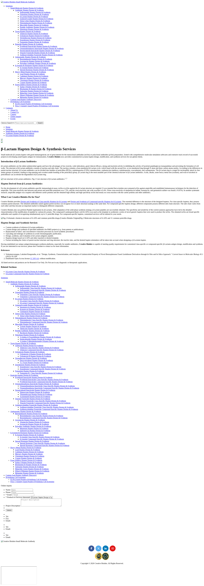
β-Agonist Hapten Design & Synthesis (34, 68)
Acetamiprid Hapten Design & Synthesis (35, 397)
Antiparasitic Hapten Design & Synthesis (30, 57)
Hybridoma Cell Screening (20, 102)
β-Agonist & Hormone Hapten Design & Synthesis (34, 65)
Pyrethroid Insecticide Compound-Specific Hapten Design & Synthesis (46, 382)
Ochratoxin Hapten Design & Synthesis (34, 36)
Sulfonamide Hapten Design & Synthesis (35, 12)
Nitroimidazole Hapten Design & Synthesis (36, 23)
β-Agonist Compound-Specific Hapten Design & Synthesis (42, 439)
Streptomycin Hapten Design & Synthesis (35, 307)
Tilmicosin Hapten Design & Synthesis (34, 329)
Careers (13, 114)
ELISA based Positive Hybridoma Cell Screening (33, 104)
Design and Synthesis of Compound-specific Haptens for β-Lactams (96, 202)
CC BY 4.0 (34, 259)
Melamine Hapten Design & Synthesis (34, 97)
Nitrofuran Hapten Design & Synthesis (34, 29)
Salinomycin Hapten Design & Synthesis (35, 431)
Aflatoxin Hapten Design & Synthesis (34, 34)
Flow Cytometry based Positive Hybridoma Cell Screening (37, 106)
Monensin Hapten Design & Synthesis (34, 428)
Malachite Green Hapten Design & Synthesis (36, 93)
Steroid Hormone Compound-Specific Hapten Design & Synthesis (44, 445)
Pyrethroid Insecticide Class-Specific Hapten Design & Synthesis (44, 380)
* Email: (9, 495)
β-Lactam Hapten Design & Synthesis (34, 17)
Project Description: (13, 506)
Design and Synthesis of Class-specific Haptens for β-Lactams (44, 202)
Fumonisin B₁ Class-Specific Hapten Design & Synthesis (41, 373)
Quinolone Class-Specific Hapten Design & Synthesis (40, 295)
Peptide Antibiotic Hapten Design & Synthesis (37, 27)
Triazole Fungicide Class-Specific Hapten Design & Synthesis (43, 401)
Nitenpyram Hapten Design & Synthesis (35, 392)
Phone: (8, 492)
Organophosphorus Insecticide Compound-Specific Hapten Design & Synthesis (49, 388)
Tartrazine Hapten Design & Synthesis (34, 91)
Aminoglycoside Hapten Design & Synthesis (36, 19)
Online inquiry (15, 117)
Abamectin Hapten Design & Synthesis (34, 422)
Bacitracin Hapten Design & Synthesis (34, 333)
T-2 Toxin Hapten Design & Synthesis (34, 363)
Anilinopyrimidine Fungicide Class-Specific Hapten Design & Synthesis (47, 407)
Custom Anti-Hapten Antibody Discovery (25, 100)
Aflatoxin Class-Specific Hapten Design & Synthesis (39, 348)
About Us (14, 110)
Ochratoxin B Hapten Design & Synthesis (35, 356)
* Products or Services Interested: (18, 497)
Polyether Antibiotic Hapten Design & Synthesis (38, 63)
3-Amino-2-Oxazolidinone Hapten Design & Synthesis (40, 337)
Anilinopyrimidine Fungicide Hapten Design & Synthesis (41, 55)
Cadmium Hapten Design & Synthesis (34, 76)
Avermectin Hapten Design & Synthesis (35, 61)
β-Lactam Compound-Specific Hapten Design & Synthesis (27, 274)
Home (8, 127)
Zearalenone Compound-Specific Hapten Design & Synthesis (43, 369)
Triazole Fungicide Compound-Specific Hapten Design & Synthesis (45, 403)
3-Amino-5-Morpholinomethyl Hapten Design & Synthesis (42, 341)
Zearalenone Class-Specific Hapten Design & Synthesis (40, 367)
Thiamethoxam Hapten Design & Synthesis (36, 394)
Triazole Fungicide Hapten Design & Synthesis (37, 53)
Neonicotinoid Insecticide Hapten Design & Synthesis (40, 51)
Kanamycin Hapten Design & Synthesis (35, 309)
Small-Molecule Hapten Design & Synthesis (26, 8)
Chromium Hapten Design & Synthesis (34, 80)
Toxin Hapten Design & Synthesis (28, 31)
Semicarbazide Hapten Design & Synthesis (36, 339)
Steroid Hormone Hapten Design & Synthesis (37, 70)
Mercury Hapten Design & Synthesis (33, 78)
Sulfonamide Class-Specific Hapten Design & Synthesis (41, 288)
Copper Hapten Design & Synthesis (33, 83)
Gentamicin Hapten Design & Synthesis (35, 312)
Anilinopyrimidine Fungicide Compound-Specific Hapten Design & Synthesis (49, 409)
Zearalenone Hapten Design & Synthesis (35, 40)
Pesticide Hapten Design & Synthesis (29, 44)
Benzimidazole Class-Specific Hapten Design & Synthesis (41, 416)
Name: (8, 490)
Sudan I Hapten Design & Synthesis (33, 87)
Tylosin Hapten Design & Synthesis (33, 326)
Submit (9, 510)
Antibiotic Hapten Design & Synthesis (29, 10)
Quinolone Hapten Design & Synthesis (34, 14)
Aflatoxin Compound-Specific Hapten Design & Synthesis (42, 350)
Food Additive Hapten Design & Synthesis (31, 85)
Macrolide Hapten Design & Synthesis (34, 25)
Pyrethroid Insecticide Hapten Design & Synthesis (38, 46)
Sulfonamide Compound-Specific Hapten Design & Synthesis (43, 290)
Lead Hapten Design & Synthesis (32, 74)
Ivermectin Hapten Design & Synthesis (34, 424)
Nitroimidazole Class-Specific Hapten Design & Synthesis (41, 320)
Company (9, 108)
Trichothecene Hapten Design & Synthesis (35, 38)
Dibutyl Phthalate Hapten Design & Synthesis (37, 95)
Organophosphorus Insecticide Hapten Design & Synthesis (42, 48)
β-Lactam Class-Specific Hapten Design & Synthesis (25, 272)
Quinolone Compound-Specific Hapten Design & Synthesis (42, 297)
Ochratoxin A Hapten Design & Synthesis (35, 354)
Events (12, 119)
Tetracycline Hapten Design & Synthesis (35, 21)
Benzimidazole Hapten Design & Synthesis (36, 59)
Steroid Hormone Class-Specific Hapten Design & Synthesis (42, 443)
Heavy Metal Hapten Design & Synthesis (30, 72)
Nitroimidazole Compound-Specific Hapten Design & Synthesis (44, 322)
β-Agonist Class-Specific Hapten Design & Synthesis (40, 437)
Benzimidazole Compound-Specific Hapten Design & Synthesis (44, 418)
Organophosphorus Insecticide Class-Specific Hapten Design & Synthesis (47, 386)
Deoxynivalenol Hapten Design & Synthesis (36, 360)
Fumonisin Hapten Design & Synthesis (34, 42)
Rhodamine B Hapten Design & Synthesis (35, 89)
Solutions (9, 6)
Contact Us (14, 112)
